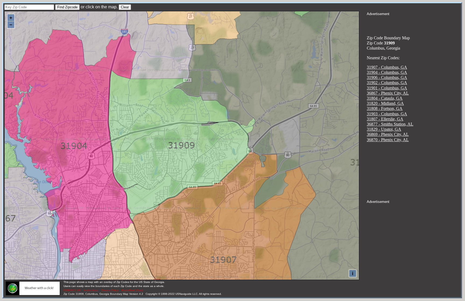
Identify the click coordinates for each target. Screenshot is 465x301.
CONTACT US (72, 290)
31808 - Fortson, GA (385, 108)
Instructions (91, 290)
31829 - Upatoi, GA (384, 129)
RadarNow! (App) (132, 290)
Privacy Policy (109, 290)
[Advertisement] (414, 23)
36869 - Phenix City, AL (388, 134)
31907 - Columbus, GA (387, 67)
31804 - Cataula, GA (385, 98)
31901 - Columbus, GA (387, 88)
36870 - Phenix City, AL (388, 139)
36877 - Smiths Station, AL (390, 124)
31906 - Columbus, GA (387, 77)
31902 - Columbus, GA (387, 82)
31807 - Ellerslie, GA (385, 119)
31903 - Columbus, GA (387, 114)
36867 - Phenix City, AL (388, 93)
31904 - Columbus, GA (387, 72)
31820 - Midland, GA (385, 103)
